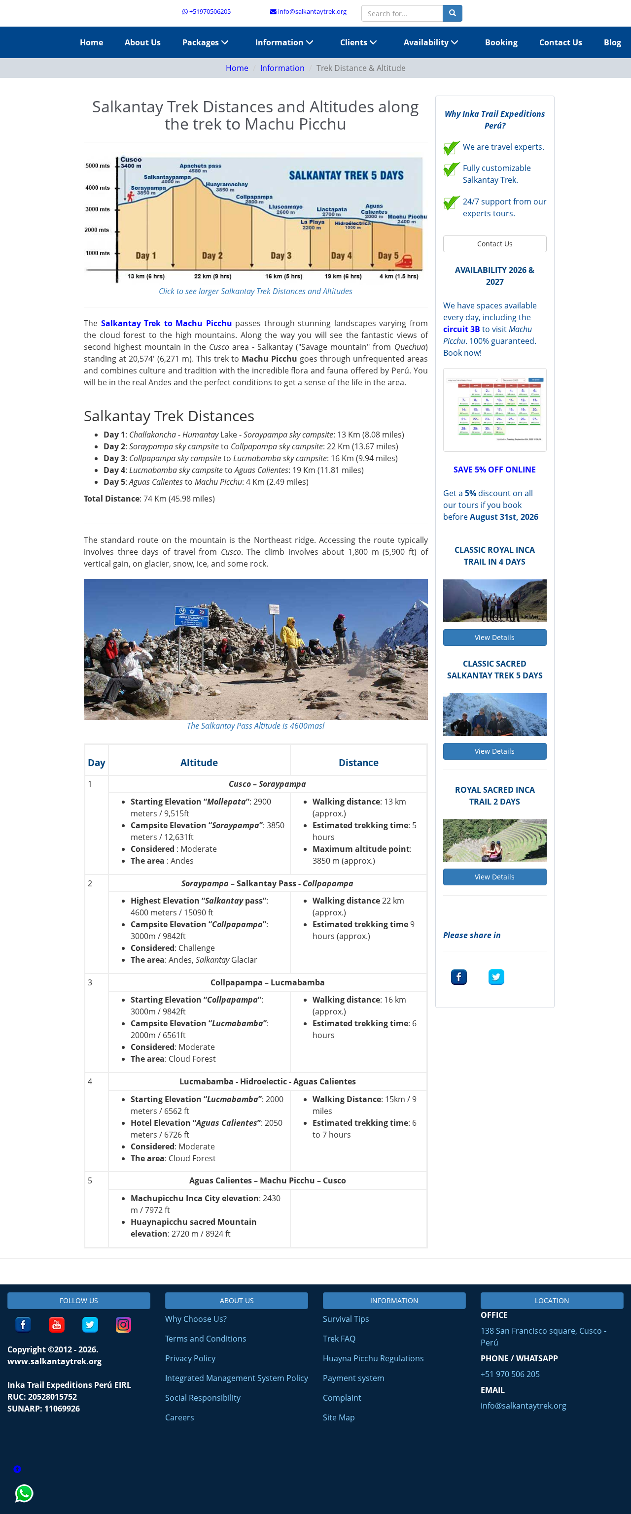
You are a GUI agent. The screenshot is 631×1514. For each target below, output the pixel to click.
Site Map (339, 1417)
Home (91, 42)
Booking (501, 42)
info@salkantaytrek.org (312, 11)
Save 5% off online (495, 469)
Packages (201, 42)
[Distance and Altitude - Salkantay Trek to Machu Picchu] (256, 218)
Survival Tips (346, 1318)
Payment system (354, 1378)
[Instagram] (124, 1325)
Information (280, 42)
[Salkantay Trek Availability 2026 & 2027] (495, 409)
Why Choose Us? (196, 1318)
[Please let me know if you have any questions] (25, 1508)
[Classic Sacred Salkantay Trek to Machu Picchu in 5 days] (495, 714)
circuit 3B (461, 329)
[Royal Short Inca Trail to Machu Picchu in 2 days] (495, 840)
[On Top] (17, 1469)
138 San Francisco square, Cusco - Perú (543, 1336)
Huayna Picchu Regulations (373, 1358)
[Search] (452, 13)
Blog (612, 42)
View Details (495, 637)
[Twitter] (496, 977)
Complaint (342, 1397)
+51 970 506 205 (510, 1374)
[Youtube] (57, 1325)
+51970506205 (209, 11)
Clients (354, 42)
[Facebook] (459, 977)
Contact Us (560, 42)
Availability (427, 42)
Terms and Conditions (205, 1338)
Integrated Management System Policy (236, 1378)
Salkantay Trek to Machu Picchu (166, 323)
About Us (143, 42)
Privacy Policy (190, 1358)
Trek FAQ (339, 1338)
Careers (179, 1417)
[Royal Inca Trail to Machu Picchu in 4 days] (495, 600)
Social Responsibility (203, 1397)
